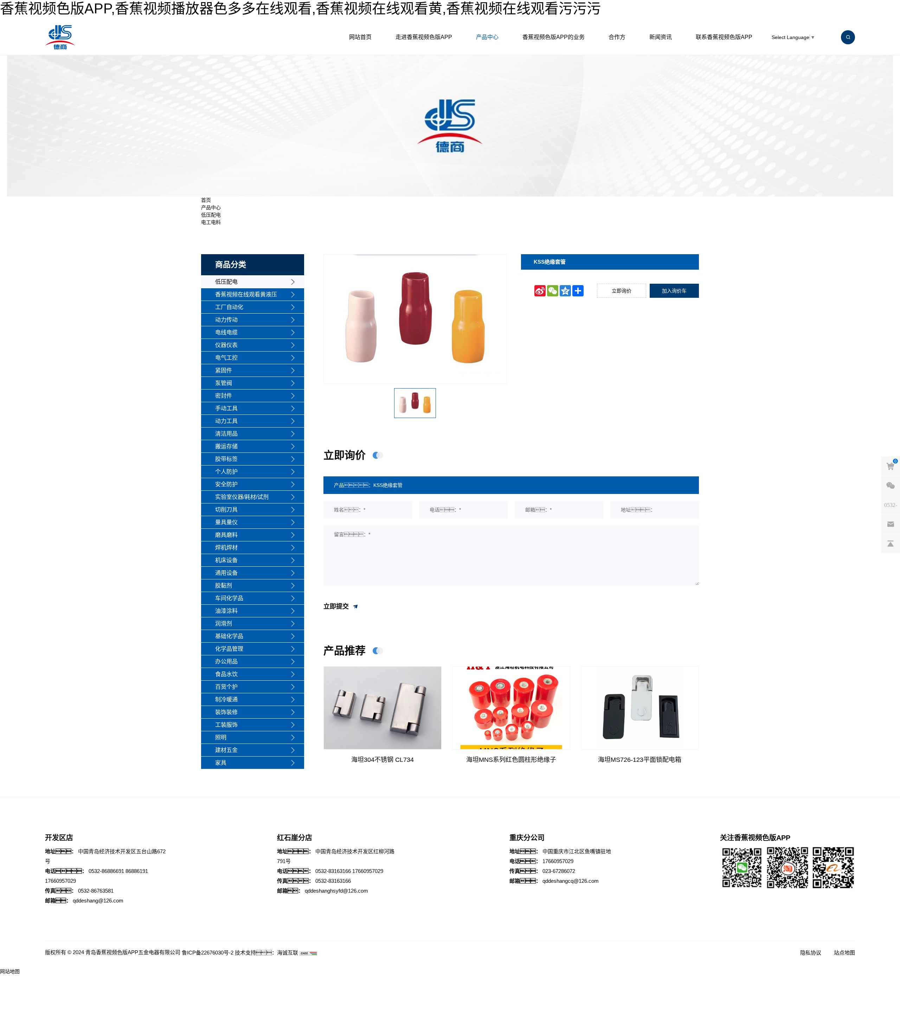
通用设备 (226, 573)
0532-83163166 (333, 871)
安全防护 (226, 484)
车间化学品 (229, 598)
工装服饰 (226, 725)
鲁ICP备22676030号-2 (207, 953)
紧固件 (223, 370)
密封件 (223, 396)
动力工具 (226, 421)
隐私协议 (810, 953)
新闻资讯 (660, 37)
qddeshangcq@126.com (570, 881)
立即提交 (337, 606)
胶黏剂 (223, 586)
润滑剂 (223, 623)
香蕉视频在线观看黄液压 (246, 294)
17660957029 (60, 881)
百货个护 (226, 687)
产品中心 (487, 37)
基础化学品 (229, 636)
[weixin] (890, 485)
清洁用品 (226, 434)
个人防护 (226, 472)
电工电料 (211, 222)
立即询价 (621, 291)
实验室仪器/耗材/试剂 (242, 497)
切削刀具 (226, 510)
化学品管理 (229, 649)
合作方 (617, 37)
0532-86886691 (106, 871)
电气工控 (226, 358)
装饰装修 (226, 712)
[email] (890, 524)
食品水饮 (226, 674)
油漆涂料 (226, 611)
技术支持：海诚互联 (266, 953)
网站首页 (360, 37)
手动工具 (226, 408)
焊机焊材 (226, 548)
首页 (206, 200)
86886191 (137, 871)
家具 (220, 763)
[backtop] (890, 543)
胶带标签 (226, 459)
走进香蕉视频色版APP (424, 37)
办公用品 (226, 661)
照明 (220, 737)
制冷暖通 (226, 699)
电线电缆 (226, 332)
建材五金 (226, 750)
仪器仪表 (226, 345)
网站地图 (10, 971)
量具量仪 (226, 522)
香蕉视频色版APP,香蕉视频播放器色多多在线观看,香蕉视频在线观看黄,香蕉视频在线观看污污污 (300, 8)
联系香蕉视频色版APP (724, 37)
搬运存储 (226, 446)
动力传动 (226, 320)
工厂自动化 (229, 307)
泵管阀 (223, 383)
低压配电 (211, 215)
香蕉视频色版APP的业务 (553, 37)
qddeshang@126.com (98, 901)
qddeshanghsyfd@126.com (336, 891)
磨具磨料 (226, 535)
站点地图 (844, 953)
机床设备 (226, 560)
